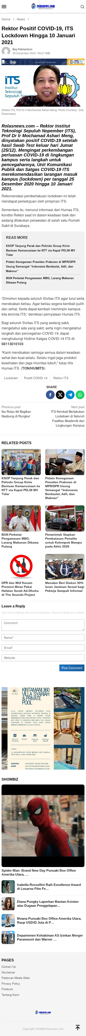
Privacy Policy (11, 983)
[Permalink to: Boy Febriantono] (6, 50)
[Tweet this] (60, 394)
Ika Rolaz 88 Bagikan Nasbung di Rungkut (16, 411)
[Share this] (50, 394)
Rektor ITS (60, 378)
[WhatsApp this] (80, 394)
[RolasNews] (43, 6)
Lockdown (11, 378)
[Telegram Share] (70, 394)
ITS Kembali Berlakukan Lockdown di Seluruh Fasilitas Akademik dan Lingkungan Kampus (67, 416)
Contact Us (9, 966)
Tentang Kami (10, 995)
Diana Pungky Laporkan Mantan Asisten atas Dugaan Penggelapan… (48, 903)
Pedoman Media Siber (16, 978)
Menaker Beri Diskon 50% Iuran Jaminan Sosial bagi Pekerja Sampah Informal (64, 587)
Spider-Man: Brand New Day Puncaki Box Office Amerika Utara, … (39, 872)
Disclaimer (8, 972)
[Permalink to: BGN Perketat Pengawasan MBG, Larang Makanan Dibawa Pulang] (21, 518)
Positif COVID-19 (35, 378)
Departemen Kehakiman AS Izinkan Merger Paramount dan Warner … (50, 937)
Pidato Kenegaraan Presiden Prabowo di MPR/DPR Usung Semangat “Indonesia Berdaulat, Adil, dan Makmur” (40, 266)
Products (7, 989)
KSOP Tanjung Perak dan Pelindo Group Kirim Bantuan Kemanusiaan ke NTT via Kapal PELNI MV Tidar (40, 250)
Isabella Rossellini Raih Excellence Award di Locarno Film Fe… (49, 887)
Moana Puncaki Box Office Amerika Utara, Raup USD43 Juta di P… (49, 920)
